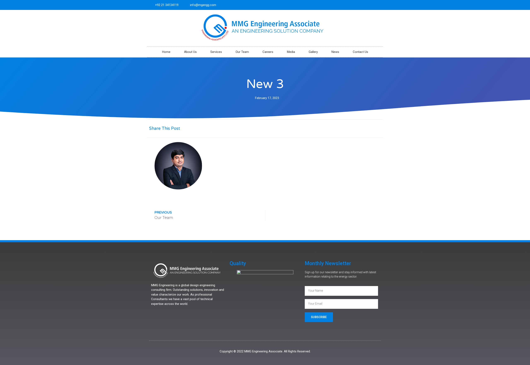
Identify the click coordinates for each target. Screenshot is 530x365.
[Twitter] (371, 5)
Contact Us (360, 52)
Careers (268, 52)
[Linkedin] (378, 5)
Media (291, 52)
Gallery (313, 52)
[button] (338, 128)
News (335, 52)
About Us (190, 52)
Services (216, 52)
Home (166, 52)
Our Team (242, 52)
